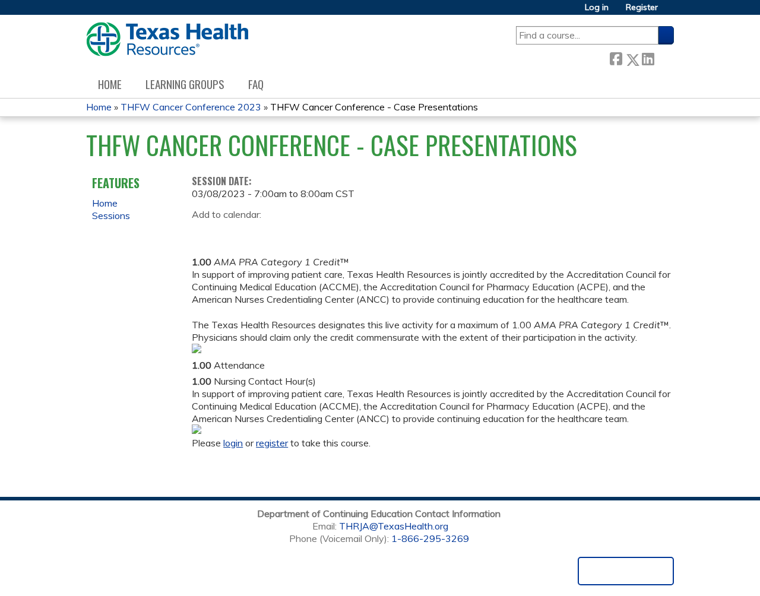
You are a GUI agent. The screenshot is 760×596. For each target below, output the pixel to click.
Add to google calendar (204, 233)
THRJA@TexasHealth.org (393, 526)
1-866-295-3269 (430, 538)
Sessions (111, 215)
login (233, 443)
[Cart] (670, 11)
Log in (597, 7)
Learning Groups (184, 84)
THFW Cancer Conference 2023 (191, 107)
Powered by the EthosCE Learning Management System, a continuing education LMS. (626, 571)
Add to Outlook (286, 233)
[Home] (167, 39)
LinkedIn (648, 57)
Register (642, 7)
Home (110, 84)
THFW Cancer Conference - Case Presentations (374, 107)
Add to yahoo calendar (230, 233)
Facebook (616, 57)
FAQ (256, 84)
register (272, 443)
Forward (664, 56)
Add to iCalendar (257, 232)
